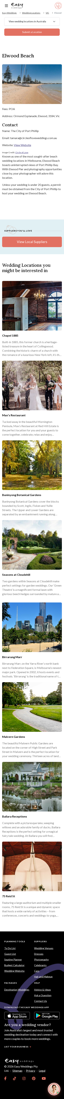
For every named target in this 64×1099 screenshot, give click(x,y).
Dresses (38, 953)
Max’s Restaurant (14, 415)
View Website (22, 145)
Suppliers (40, 941)
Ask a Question (42, 995)
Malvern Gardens (13, 736)
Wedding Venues (43, 948)
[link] (5, 1078)
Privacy (30, 1070)
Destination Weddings (16, 989)
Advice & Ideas (42, 989)
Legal (42, 1070)
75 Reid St (8, 896)
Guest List (10, 953)
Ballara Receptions (14, 816)
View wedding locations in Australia (27, 21)
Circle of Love (21, 152)
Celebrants (40, 965)
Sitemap (17, 1070)
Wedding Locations (31, 13)
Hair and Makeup (43, 976)
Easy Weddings (9, 13)
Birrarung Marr (12, 657)
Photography (41, 959)
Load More (32, 923)
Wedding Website (14, 970)
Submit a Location (32, 32)
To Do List (10, 948)
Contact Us (40, 1000)
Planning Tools (14, 941)
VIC (47, 13)
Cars (36, 970)
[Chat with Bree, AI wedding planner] (54, 1089)
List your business (16, 1046)
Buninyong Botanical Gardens (21, 495)
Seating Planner (13, 959)
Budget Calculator (14, 965)
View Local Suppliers (32, 242)
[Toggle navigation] (6, 5)
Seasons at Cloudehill (16, 574)
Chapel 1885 (10, 335)
